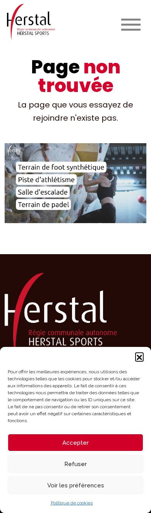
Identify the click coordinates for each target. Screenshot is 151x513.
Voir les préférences (75, 485)
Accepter (75, 442)
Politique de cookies (72, 503)
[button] (139, 356)
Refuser (75, 464)
